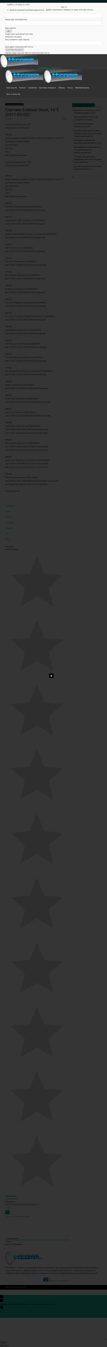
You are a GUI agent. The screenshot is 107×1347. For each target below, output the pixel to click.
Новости (22, 87)
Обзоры (61, 87)
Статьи (70, 87)
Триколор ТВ (11, 87)
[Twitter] (55, 4)
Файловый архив (82, 87)
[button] (99, 72)
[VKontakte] (58, 4)
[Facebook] (51, 4)
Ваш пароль (10, 28)
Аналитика (32, 87)
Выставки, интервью (47, 87)
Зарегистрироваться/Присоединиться (27, 10)
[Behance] (49, 4)
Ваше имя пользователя (16, 19)
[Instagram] (53, 4)
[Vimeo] (57, 4)
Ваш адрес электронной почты (19, 46)
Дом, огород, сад (13, 94)
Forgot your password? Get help (19, 34)
